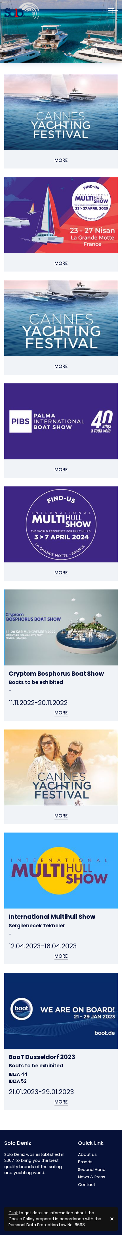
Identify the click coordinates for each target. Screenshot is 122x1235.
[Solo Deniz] (21, 11)
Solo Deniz (17, 1142)
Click (13, 1213)
